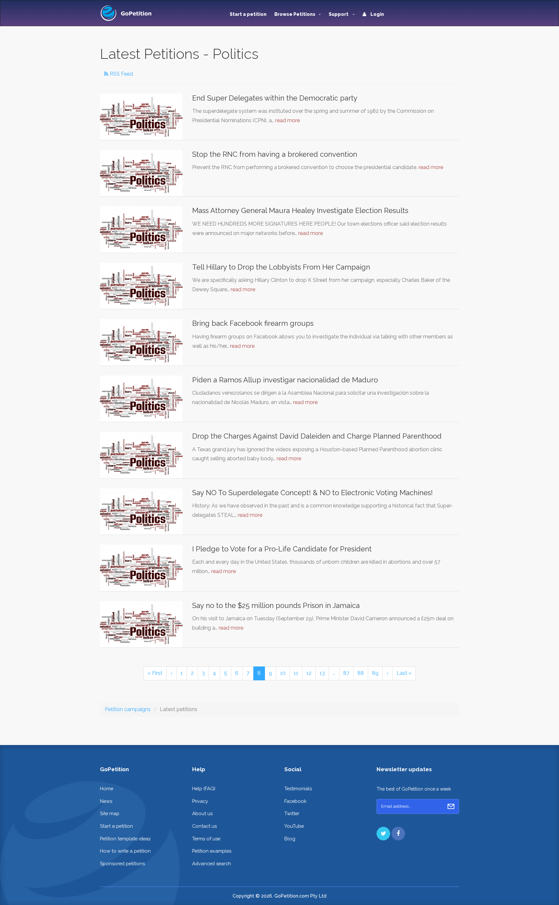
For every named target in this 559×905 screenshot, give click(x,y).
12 (309, 673)
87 (346, 673)
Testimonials (298, 788)
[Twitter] (383, 833)
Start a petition (248, 14)
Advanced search (211, 863)
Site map (109, 813)
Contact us (204, 826)
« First (155, 673)
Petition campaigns (128, 709)
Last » (404, 673)
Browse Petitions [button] (294, 14)
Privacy (200, 801)
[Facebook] (398, 833)
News (106, 801)
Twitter (291, 813)
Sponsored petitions (122, 863)
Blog (289, 838)
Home (106, 788)
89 (375, 673)
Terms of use (206, 838)
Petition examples (211, 851)
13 (322, 673)
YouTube (294, 826)
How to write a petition (125, 851)
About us (202, 813)
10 (283, 673)
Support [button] (339, 14)
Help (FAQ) (203, 788)
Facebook (295, 801)
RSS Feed (120, 74)
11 (296, 673)
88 (360, 673)
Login (376, 14)
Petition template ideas (125, 838)
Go (451, 806)
